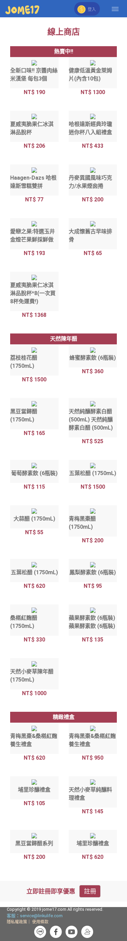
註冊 (90, 891)
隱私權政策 (17, 922)
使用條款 (40, 922)
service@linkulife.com (41, 915)
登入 (91, 9)
